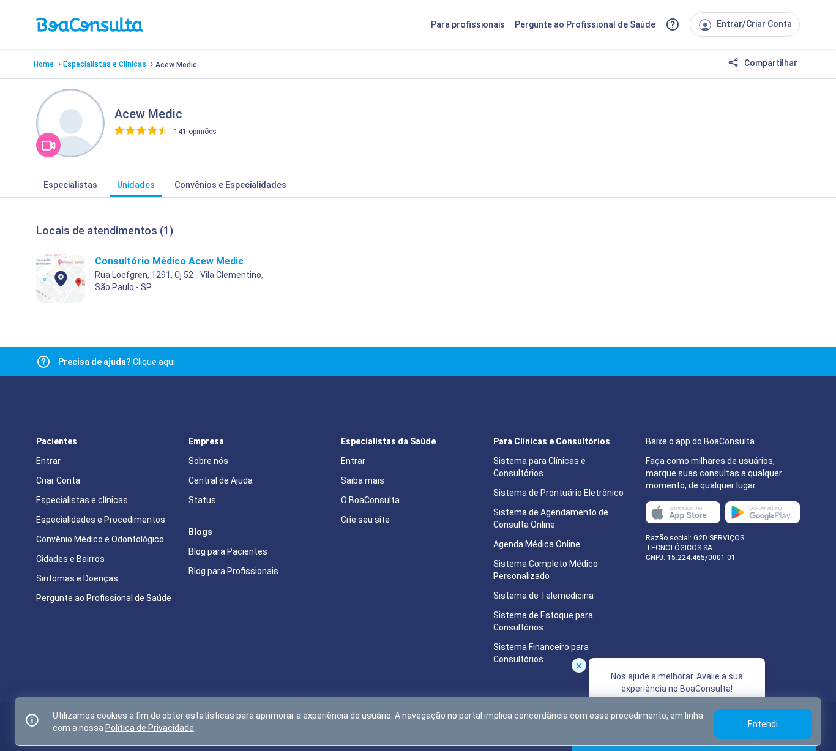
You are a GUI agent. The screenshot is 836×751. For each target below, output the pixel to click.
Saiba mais (362, 480)
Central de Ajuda (220, 480)
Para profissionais (468, 24)
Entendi (763, 724)
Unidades (136, 185)
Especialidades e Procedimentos (100, 520)
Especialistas (70, 185)
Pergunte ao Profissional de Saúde (585, 24)
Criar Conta (58, 480)
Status (202, 500)
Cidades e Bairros (70, 559)
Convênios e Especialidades (230, 185)
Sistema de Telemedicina (543, 595)
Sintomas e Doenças (77, 578)
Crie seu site (365, 520)
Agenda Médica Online (536, 544)
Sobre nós (208, 461)
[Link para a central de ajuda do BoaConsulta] (672, 24)
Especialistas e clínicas (82, 500)
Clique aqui (116, 362)
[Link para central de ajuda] (43, 361)
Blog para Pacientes (227, 551)
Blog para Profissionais (233, 571)
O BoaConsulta (370, 500)
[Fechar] (579, 665)
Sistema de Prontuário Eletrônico (558, 493)
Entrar (48, 461)
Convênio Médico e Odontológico (100, 539)
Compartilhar (769, 63)
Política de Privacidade (149, 728)
